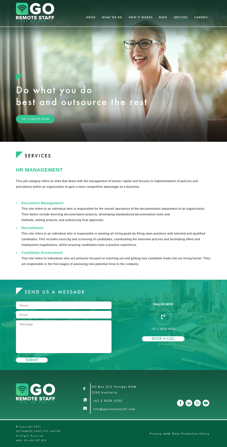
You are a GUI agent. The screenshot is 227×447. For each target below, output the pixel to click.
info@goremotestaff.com (114, 409)
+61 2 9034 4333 (107, 400)
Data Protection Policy (191, 433)
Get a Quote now (35, 119)
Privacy (156, 433)
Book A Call (163, 339)
